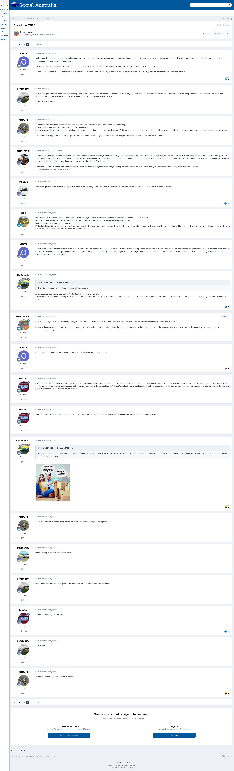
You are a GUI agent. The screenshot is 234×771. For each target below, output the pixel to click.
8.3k (24, 203)
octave (23, 53)
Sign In (4, 2)
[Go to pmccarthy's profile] (23, 556)
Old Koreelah (23, 275)
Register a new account (69, 735)
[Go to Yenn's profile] (23, 221)
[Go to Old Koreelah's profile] (23, 283)
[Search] (229, 5)
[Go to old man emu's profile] (16, 33)
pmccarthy (23, 547)
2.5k (24, 234)
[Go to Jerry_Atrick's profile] (23, 159)
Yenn (23, 213)
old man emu (28, 32)
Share (207, 33)
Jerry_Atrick (23, 151)
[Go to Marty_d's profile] (23, 128)
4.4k (24, 74)
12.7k (24, 338)
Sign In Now (174, 735)
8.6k (24, 110)
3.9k (24, 569)
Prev (19, 44)
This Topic (219, 5)
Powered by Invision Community (121, 767)
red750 (23, 378)
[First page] (14, 44)
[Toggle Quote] (39, 282)
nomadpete (23, 89)
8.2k (24, 141)
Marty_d (23, 120)
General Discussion (46, 35)
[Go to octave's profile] (23, 61)
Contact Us (117, 762)
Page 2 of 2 (37, 44)
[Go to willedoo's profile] (23, 190)
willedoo (23, 182)
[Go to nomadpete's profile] (23, 97)
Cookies (127, 762)
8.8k (24, 172)
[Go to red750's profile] (23, 386)
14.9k (24, 400)
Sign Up (4, 5)
